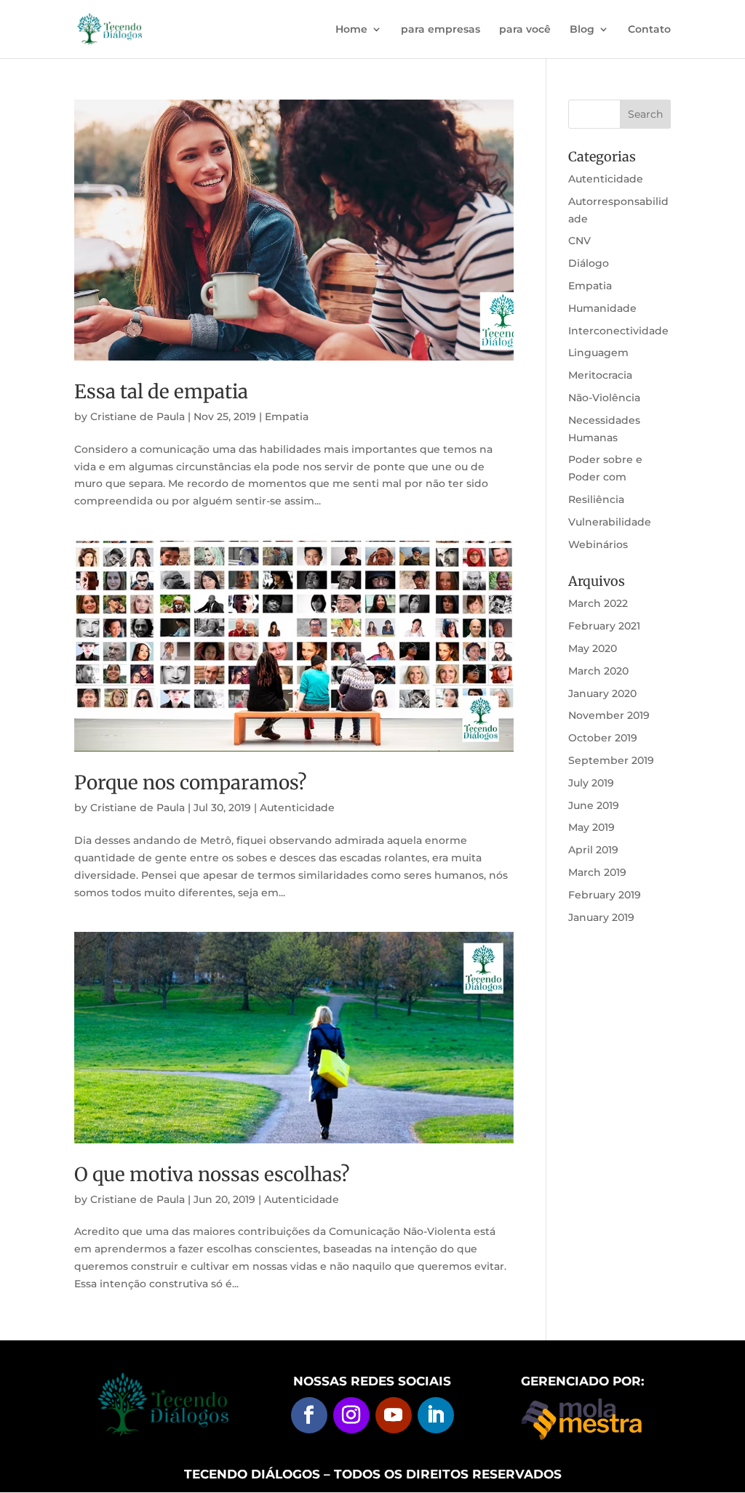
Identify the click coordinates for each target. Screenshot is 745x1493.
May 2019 (591, 827)
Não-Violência (604, 397)
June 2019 (593, 805)
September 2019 (611, 760)
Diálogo (588, 263)
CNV (579, 240)
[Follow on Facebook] (309, 1415)
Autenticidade (297, 807)
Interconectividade (618, 330)
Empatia (286, 416)
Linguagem (598, 352)
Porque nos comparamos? (190, 782)
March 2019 (597, 872)
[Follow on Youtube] (393, 1415)
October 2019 (602, 737)
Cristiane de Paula (137, 416)
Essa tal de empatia (161, 391)
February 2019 (604, 894)
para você (525, 30)
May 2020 (592, 648)
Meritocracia (600, 375)
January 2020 (602, 693)
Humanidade (602, 308)
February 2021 (604, 625)
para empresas (440, 30)
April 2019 (593, 849)
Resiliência (596, 499)
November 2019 (609, 715)
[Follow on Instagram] (351, 1415)
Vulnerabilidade (609, 521)
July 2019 (591, 782)
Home (351, 30)
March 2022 (598, 603)
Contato (649, 30)
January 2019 (601, 917)
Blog (582, 30)
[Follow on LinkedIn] (436, 1415)
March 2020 (598, 670)
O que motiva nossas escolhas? (212, 1174)
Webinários (598, 544)
